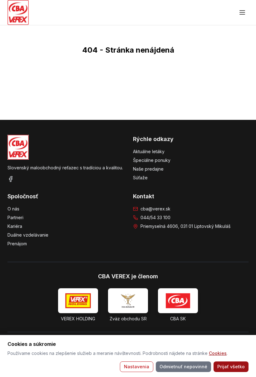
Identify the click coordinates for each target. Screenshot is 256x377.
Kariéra (14, 226)
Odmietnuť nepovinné (183, 366)
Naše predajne (148, 169)
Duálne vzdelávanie (27, 235)
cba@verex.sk (155, 208)
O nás (13, 208)
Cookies (218, 353)
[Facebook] (10, 179)
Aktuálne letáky (149, 151)
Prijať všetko (231, 366)
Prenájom (17, 243)
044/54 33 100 (155, 217)
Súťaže (140, 177)
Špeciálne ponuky (151, 160)
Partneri (15, 217)
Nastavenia (136, 366)
